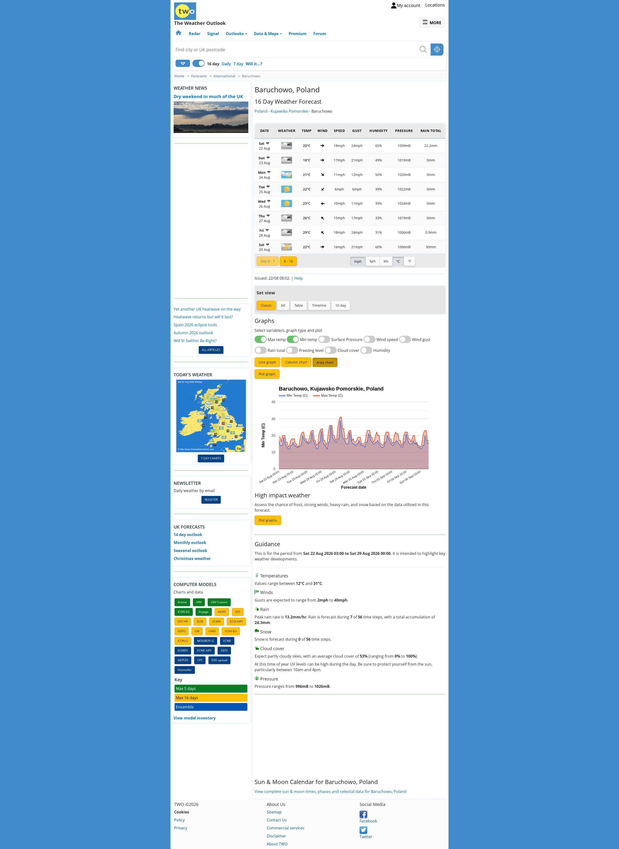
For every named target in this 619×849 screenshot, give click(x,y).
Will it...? (254, 63)
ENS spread (219, 660)
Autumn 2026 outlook (193, 332)
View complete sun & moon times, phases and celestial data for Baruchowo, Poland (330, 791)
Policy (179, 820)
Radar (194, 33)
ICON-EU (231, 631)
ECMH (216, 621)
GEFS (224, 650)
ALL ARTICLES (211, 350)
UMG (212, 631)
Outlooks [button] (235, 33)
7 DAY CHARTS (211, 458)
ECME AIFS (204, 650)
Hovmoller (185, 670)
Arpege (204, 612)
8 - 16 (288, 261)
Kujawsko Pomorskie (289, 111)
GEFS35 (183, 660)
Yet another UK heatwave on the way (207, 309)
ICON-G (183, 641)
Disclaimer (276, 836)
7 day (238, 63)
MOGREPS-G (205, 641)
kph (373, 261)
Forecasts (199, 76)
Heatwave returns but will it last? (203, 316)
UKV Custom (219, 602)
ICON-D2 (184, 612)
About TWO (277, 844)
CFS (199, 660)
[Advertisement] (211, 220)
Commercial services (285, 828)
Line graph (267, 362)
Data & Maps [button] (267, 33)
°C (398, 261)
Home (179, 76)
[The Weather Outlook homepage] (179, 33)
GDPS (181, 631)
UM (197, 631)
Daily (226, 63)
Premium (298, 33)
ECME (227, 641)
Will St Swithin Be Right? (195, 340)
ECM (200, 621)
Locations (435, 5)
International (224, 76)
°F (409, 261)
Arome (182, 602)
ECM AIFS (236, 621)
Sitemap (274, 812)
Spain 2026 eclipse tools (195, 324)
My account (408, 5)
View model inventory (195, 718)
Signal (213, 33)
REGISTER (211, 500)
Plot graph (267, 374)
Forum (319, 33)
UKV (199, 602)
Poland (261, 111)
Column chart (296, 362)
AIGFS (222, 612)
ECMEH (183, 650)
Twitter (366, 836)
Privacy (180, 828)
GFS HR (183, 621)
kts (386, 261)
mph (358, 261)
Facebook (368, 821)
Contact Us (277, 820)
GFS (237, 612)
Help (298, 278)
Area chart (325, 362)
